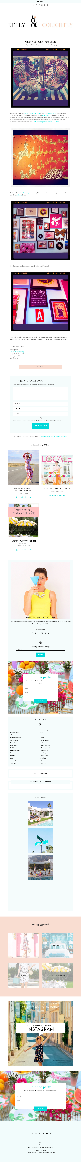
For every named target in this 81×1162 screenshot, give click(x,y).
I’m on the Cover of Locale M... (57, 488)
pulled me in (52, 113)
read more (24, 497)
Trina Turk (13, 763)
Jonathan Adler (45, 740)
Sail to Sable (44, 755)
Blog (37, 45)
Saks (11, 758)
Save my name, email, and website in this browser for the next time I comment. (37, 421)
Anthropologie (44, 730)
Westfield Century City (17, 352)
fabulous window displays (32, 113)
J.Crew (42, 737)
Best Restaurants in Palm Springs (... (24, 542)
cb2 (41, 732)
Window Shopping (51, 45)
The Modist (13, 760)
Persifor (12, 755)
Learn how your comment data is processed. (53, 436)
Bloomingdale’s (14, 732)
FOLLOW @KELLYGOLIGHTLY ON (40, 1025)
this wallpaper (27, 193)
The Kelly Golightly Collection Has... (23, 489)
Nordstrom (13, 753)
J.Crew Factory (14, 740)
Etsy (41, 735)
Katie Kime (13, 742)
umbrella (19, 195)
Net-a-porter (44, 750)
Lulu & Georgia (45, 745)
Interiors (42, 45)
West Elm (43, 763)
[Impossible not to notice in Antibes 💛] (40, 1033)
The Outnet (43, 760)
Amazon (12, 730)
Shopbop (43, 758)
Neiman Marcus (15, 750)
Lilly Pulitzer (14, 745)
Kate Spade (45, 115)
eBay (11, 735)
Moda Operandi (45, 748)
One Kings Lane (45, 753)
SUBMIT (40, 654)
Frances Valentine (15, 737)
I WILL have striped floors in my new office (46, 122)
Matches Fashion (15, 748)
